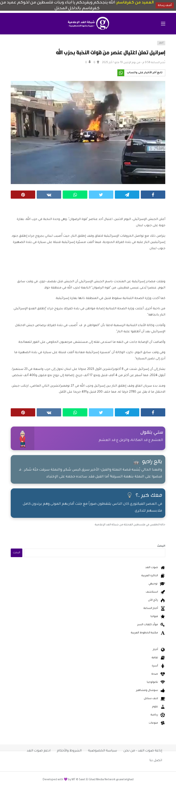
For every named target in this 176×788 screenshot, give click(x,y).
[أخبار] (16, 45)
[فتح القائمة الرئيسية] (163, 23)
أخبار (161, 43)
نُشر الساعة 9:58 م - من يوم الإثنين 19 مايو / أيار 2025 (133, 62)
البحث (161, 546)
